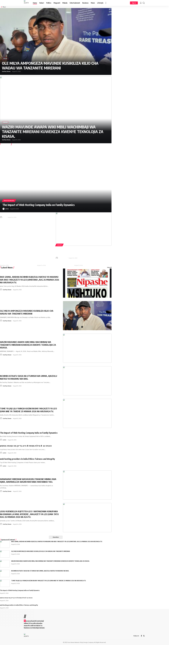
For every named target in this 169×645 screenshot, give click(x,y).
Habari (5, 58)
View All (109, 267)
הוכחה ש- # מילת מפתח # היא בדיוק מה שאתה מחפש (26, 445)
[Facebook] (141, 636)
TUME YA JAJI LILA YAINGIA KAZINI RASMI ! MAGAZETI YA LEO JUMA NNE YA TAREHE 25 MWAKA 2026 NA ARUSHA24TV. (28, 410)
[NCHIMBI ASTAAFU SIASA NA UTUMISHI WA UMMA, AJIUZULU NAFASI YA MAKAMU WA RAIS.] (87, 380)
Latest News (7, 267)
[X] (144, 636)
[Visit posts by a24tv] (3, 209)
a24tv (7, 209)
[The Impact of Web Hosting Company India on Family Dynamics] (55, 178)
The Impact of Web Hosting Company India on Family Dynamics (38, 205)
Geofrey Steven (6, 71)
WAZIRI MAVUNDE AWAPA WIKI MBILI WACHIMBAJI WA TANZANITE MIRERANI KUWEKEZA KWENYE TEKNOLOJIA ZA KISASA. (52, 131)
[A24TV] (27, 3)
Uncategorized (9, 200)
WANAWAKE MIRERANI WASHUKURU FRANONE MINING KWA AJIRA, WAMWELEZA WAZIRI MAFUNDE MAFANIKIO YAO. (82, 251)
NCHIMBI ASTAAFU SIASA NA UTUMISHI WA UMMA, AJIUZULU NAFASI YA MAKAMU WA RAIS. (40, 571)
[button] (105, 3)
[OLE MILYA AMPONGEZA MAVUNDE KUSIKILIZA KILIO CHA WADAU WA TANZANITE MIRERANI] (55, 41)
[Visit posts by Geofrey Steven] (57, 258)
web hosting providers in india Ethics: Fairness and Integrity (27, 213)
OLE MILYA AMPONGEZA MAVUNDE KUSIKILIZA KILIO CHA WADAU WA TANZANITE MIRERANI (50, 65)
